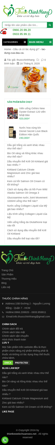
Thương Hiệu (8, 278)
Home (7, 49)
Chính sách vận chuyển (15, 335)
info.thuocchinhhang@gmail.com (28, 316)
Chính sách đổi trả (12, 328)
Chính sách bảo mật (13, 332)
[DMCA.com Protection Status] (16, 361)
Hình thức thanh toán (14, 339)
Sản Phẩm (7, 274)
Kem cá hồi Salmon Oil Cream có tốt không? (27, 406)
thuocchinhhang (26, 59)
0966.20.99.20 (22, 29)
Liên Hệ (5, 287)
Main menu (36, 42)
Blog (3, 283)
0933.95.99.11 (22, 34)
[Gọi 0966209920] (4, 440)
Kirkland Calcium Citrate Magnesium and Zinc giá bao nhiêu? (23, 173)
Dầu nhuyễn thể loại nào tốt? (23, 238)
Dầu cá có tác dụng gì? (26, 49)
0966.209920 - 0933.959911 (26, 312)
